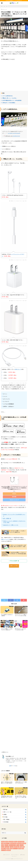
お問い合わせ (22, 854)
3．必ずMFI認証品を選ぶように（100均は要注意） (11, 100)
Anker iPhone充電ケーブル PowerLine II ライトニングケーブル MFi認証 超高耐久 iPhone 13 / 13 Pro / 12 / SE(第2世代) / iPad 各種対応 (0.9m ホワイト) (14, 488)
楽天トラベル (15, 848)
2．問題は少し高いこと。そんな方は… (9, 98)
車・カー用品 (3, 850)
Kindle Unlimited (21, 841)
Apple (7, 841)
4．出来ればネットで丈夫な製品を (8, 102)
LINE (2, 843)
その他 (2, 845)
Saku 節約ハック (10, 756)
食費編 (4, 814)
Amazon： (5, 514)
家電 (23, 846)
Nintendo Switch (13, 843)
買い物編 (5, 816)
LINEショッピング (5, 539)
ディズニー (7, 846)
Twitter (16, 765)
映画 (8, 848)
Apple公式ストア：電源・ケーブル (10, 525)
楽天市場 (14, 496)
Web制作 (24, 843)
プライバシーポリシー (15, 854)
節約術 (19, 848)
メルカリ (11, 846)
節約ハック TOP (14, 565)
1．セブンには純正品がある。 (7, 95)
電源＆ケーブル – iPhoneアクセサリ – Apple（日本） (19, 300)
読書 (23, 848)
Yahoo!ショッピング (14, 499)
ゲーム (18, 845)
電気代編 (5, 809)
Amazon (14, 493)
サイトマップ (14, 856)
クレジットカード (12, 845)
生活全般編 (5, 821)
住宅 (21, 846)
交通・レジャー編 (7, 811)
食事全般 (8, 850)
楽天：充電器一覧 (7, 518)
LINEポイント (6, 843)
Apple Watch (11, 841)
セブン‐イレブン (24, 127)
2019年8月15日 (16, 136)
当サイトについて (6, 854)
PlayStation (19, 843)
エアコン (6, 845)
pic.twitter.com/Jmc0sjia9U (14, 133)
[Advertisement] (14, 76)
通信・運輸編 (6, 819)
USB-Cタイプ (18, 369)
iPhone (12, 560)
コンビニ (21, 845)
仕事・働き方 (16, 846)
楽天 (11, 848)
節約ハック (13, 858)
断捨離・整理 (3, 848)
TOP (12, 765)
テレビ (2, 846)
